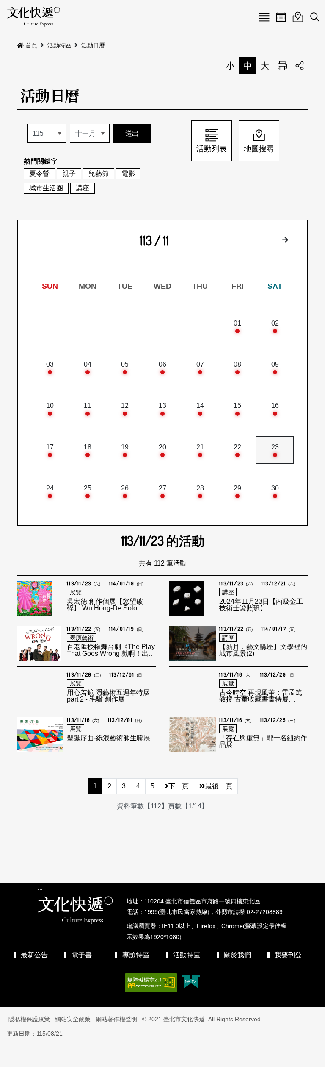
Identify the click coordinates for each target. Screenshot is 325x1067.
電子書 (82, 954)
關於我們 (237, 954)
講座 (82, 188)
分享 (299, 65)
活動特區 (59, 45)
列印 (282, 65)
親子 (69, 173)
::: (19, 36)
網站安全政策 (73, 1019)
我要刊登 (288, 954)
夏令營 (39, 173)
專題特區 (135, 954)
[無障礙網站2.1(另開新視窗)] (151, 982)
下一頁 (178, 786)
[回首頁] (33, 17)
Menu (264, 16)
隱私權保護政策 (29, 1019)
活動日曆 (93, 45)
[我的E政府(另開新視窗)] (191, 982)
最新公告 (34, 954)
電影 (128, 173)
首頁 (31, 45)
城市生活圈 (46, 188)
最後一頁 (218, 786)
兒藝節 (98, 173)
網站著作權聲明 (116, 1019)
